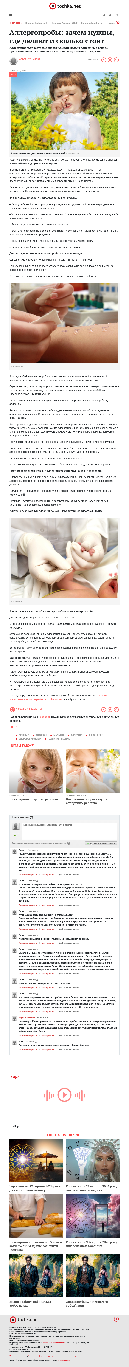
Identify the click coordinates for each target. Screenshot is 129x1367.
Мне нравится (48, 875)
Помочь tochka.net (36, 23)
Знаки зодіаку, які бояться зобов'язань (30, 1303)
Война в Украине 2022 (64, 23)
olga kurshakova (27, 1017)
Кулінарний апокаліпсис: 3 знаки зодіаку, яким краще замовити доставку (35, 1246)
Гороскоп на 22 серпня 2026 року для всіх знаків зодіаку (35, 1188)
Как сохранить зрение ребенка (33, 799)
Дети (13, 74)
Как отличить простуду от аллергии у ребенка (86, 801)
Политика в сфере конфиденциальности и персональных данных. (55, 1356)
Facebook (44, 717)
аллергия (76, 735)
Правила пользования (18, 1356)
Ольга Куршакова (29, 59)
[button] (110, 14)
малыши (58, 735)
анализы (41, 735)
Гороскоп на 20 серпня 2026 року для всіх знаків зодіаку (91, 1244)
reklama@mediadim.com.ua (54, 1343)
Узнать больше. (64, 1360)
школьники (96, 735)
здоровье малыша (30, 739)
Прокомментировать (28, 875)
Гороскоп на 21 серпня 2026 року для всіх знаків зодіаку (91, 1188)
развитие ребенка (59, 739)
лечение (24, 735)
